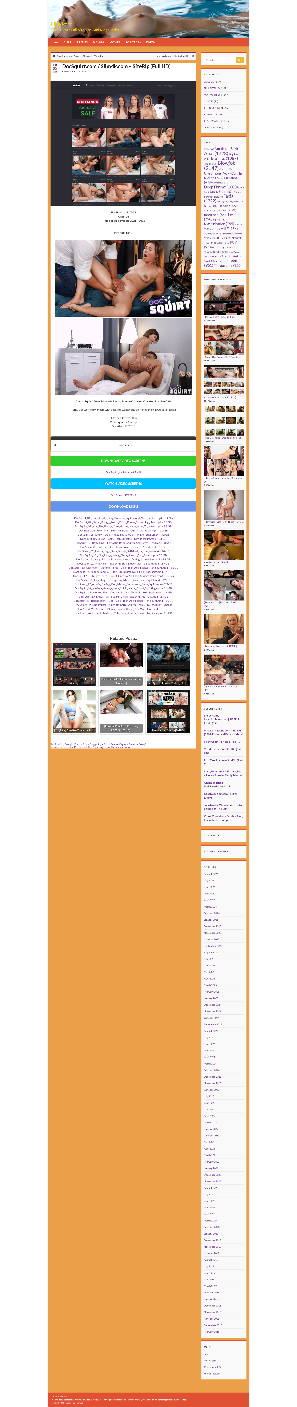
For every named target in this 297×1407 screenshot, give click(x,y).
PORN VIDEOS (212, 107)
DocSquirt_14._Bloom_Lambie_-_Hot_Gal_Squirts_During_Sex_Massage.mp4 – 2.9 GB (123, 571)
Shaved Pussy (73, 747)
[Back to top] (289, 1399)
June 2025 (209, 965)
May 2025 (209, 972)
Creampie (217, 173)
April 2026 (209, 900)
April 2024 (209, 1057)
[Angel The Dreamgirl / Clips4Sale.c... (223, 357)
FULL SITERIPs (80, 71)
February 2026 (211, 913)
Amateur (226, 148)
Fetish (222, 201)
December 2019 (212, 1240)
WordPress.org (212, 1373)
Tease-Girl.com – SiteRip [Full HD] (172, 55)
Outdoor (223, 243)
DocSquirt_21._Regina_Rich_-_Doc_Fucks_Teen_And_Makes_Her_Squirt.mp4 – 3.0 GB (123, 600)
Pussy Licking (221, 247)
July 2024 (209, 1037)
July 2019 (209, 1266)
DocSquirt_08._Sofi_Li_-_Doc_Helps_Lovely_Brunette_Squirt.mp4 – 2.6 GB (123, 547)
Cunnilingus (220, 183)
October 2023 (211, 1089)
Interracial (216, 215)
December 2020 (212, 1174)
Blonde (210, 163)
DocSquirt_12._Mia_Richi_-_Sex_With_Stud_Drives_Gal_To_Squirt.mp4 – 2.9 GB (123, 563)
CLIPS (67, 42)
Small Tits (87, 747)
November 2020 (212, 1181)
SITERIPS (82, 42)
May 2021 (209, 1142)
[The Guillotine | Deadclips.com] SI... (223, 437)
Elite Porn (61, 24)
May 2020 (209, 1207)
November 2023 (212, 1083)
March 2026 (210, 906)
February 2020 (211, 1227)
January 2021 (211, 1168)
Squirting (98, 747)
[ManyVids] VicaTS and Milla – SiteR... (224, 521)
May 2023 (209, 1109)
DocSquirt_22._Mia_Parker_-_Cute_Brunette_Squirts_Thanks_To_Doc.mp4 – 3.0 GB (123, 604)
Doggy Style (96, 744)
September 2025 (213, 945)
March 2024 (210, 1063)
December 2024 (212, 1004)
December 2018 (212, 1305)
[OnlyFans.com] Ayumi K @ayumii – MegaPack (81, 55)
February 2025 (211, 991)
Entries (210, 1360)
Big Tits (224, 158)
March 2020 (210, 1220)
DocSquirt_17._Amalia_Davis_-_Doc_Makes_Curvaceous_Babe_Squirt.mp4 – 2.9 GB (123, 584)
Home (54, 42)
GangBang (236, 201)
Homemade (227, 210)
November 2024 (212, 1011)
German (211, 206)
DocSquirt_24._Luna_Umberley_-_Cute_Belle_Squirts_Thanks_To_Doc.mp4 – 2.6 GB (123, 613)
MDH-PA (98, 42)
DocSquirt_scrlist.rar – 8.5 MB (123, 472)
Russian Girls (58, 747)
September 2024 (213, 1024)
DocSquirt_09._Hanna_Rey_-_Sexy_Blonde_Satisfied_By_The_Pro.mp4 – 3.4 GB (123, 551)
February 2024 (211, 1070)
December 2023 (212, 1076)
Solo (209, 261)
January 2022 (211, 1128)
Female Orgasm (119, 744)
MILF (229, 228)
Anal (216, 153)
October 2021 (211, 1135)
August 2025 (211, 952)
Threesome (117, 747)
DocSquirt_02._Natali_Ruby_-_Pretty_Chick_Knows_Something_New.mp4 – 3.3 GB (123, 522)
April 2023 (209, 1115)
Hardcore (211, 210)
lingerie (219, 219)
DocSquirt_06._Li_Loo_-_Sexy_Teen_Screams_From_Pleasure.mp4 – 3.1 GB (123, 538)
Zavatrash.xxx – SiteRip (216, 562)
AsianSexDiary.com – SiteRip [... (220, 397)
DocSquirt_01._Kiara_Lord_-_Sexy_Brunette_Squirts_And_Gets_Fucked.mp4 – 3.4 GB (123, 518)
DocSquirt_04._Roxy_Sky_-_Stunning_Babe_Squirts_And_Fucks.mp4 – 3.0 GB (123, 530)
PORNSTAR (210, 114)
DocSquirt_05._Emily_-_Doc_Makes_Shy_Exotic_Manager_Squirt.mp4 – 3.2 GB (123, 534)
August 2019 (211, 1259)
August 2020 (211, 1187)
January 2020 (211, 1233)
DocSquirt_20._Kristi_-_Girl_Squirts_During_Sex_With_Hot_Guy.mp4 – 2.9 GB (123, 596)
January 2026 (211, 919)
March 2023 (210, 1122)
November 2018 (212, 1312)
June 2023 (209, 1102)
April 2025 (209, 978)
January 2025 (211, 998)
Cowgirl (68, 744)
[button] (123, 445)
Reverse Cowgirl (138, 744)
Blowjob (58, 744)
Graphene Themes (74, 1402)
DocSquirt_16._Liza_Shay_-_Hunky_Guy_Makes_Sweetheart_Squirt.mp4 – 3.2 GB (123, 580)
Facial (107, 744)
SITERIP (215, 256)
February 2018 (211, 1331)
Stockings (221, 261)
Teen (107, 747)
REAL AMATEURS (213, 120)
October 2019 (211, 1253)
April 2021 (209, 1148)
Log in (207, 1353)
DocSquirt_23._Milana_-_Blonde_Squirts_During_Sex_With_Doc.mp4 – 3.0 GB (123, 608)
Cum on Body (81, 744)
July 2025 (209, 958)
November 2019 (212, 1246)
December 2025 (212, 926)
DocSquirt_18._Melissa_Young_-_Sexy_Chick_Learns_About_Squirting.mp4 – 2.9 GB (123, 588)
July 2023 (209, 1096)
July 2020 (209, 1194)
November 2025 (212, 932)
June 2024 (209, 1043)
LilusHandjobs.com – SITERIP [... (221, 646)
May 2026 (209, 893)
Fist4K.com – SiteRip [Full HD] (222, 741)
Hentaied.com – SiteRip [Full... (219, 316)
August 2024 (211, 1030)
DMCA (150, 42)
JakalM (68, 71)
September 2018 (213, 1325)
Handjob (228, 206)
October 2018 (211, 1318)
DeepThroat (221, 187)
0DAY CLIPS (210, 81)
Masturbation (219, 224)
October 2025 (211, 939)
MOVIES (114, 42)
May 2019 (209, 1279)
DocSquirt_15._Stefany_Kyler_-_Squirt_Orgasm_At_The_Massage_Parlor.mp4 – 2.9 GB (123, 575)
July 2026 (209, 880)
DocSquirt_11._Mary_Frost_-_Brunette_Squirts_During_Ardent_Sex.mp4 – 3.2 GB (123, 559)
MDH (215, 229)
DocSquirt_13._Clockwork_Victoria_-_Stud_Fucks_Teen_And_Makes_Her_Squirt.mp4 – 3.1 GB (123, 567)
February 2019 (211, 1292)
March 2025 (210, 985)
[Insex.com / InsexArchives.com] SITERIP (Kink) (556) (221, 719)
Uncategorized (212, 127)
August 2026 (211, 873)
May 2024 (209, 1050)
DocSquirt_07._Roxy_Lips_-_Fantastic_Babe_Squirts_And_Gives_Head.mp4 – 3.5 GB (123, 542)
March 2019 (210, 1285)
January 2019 (211, 1299)
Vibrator (129, 747)
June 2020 (209, 1200)
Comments (212, 1367)
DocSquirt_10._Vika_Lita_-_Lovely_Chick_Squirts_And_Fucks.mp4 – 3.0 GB (123, 555)
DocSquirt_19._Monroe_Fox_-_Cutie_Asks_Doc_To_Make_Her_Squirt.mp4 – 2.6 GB (123, 592)
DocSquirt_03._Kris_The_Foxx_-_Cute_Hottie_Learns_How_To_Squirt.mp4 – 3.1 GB (123, 526)
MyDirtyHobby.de (220, 238)
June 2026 (209, 887)
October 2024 (211, 1017)
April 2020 (209, 1214)
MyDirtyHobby (214, 233)
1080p (209, 149)
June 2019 (209, 1272)
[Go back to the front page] (148, 19)
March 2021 (210, 1155)
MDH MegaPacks (213, 94)
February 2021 (211, 1161)
